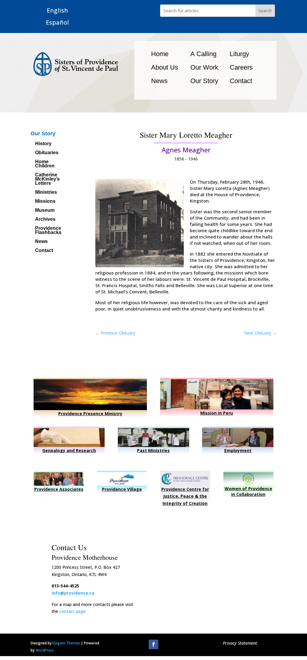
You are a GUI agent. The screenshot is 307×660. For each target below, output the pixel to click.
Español (57, 22)
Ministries (46, 192)
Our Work (204, 67)
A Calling (203, 54)
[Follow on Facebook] (153, 644)
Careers (241, 67)
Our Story (204, 81)
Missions (45, 201)
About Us (164, 67)
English (57, 10)
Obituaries (46, 153)
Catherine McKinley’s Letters (47, 179)
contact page (72, 611)
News (159, 81)
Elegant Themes (66, 643)
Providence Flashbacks (48, 230)
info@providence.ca (73, 593)
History (43, 144)
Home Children (45, 164)
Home (159, 54)
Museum (45, 210)
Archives (45, 219)
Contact (241, 81)
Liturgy (239, 54)
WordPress (44, 650)
